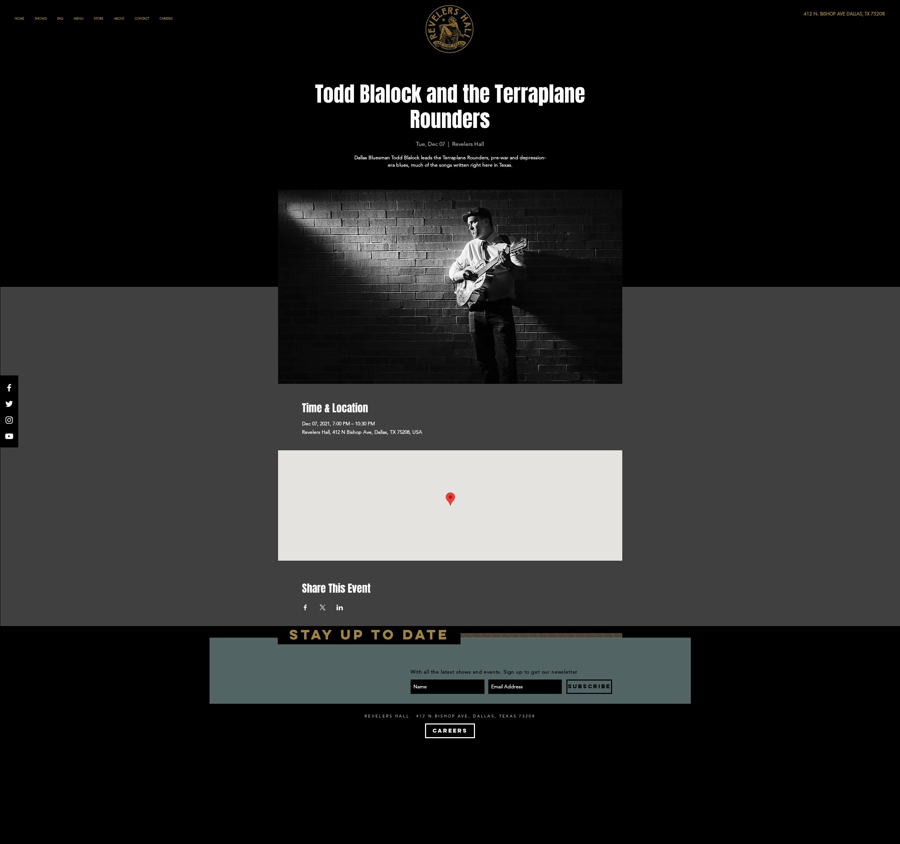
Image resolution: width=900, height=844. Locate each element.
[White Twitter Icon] (9, 404)
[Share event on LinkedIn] (339, 607)
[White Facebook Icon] (9, 388)
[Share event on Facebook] (305, 607)
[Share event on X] (322, 607)
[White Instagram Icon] (9, 420)
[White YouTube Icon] (9, 436)
